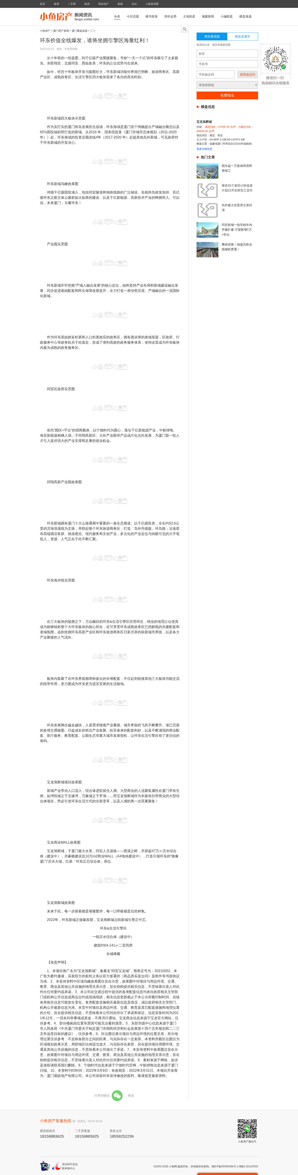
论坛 (134, 3)
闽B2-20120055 (248, 1166)
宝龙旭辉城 (204, 121)
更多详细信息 (204, 149)
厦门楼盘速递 (79, 30)
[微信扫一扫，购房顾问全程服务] (275, 69)
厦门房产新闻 (61, 30)
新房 (56, 3)
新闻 (120, 3)
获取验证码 (247, 74)
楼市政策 (152, 16)
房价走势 (170, 16)
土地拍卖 (189, 16)
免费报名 (227, 95)
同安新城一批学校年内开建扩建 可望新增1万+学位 (237, 229)
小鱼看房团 (152, 3)
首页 (42, 3)
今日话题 (133, 16)
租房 (87, 3)
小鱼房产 (45, 30)
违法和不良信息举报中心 (70, 1166)
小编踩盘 (227, 16)
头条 (117, 16)
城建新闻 (208, 16)
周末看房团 (212, 36)
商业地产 (103, 3)
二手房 (72, 3)
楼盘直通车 (242, 36)
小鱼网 (173, 1166)
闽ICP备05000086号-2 (225, 1166)
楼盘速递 (245, 16)
